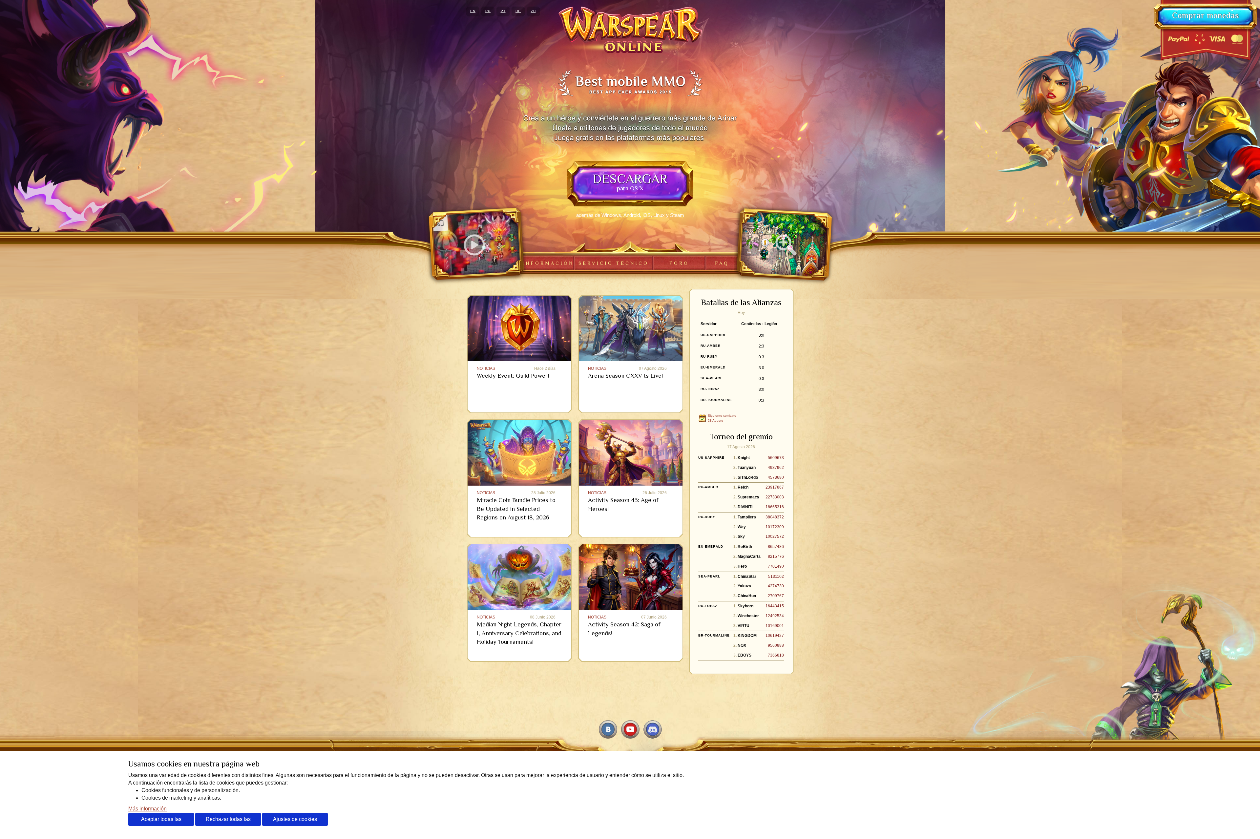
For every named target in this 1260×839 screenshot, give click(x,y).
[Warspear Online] (630, 30)
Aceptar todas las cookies (161, 821)
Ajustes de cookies (295, 819)
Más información (147, 808)
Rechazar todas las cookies (228, 821)
